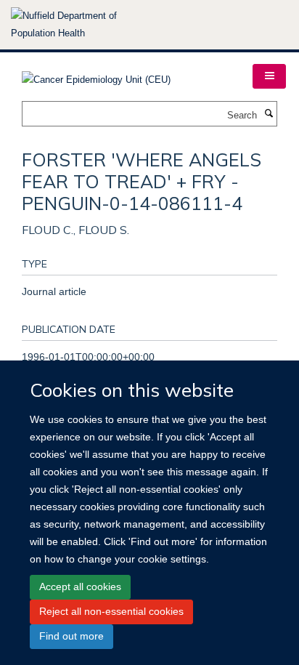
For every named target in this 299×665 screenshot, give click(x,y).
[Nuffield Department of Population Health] (83, 24)
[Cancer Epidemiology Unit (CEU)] (96, 75)
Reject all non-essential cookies (111, 611)
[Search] (269, 114)
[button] (269, 76)
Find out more (71, 636)
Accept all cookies (80, 586)
